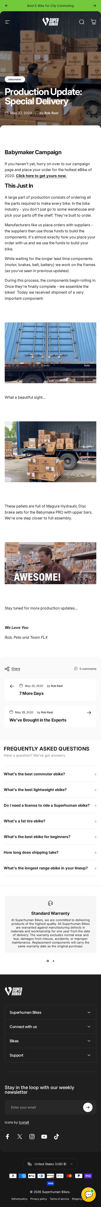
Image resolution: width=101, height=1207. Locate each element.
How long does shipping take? (31, 852)
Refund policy (19, 1198)
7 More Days (31, 693)
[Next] (94, 5)
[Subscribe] (88, 1107)
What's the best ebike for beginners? (37, 836)
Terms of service (59, 1198)
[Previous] (6, 5)
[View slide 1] (47, 961)
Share (15, 669)
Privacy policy (38, 1198)
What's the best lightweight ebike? (35, 789)
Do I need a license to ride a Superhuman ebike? (47, 805)
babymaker (14, 79)
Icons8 (24, 1122)
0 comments (88, 669)
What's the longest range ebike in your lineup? (46, 868)
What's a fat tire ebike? (24, 821)
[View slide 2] (53, 961)
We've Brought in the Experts (37, 720)
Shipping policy (81, 1198)
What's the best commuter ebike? (34, 774)
